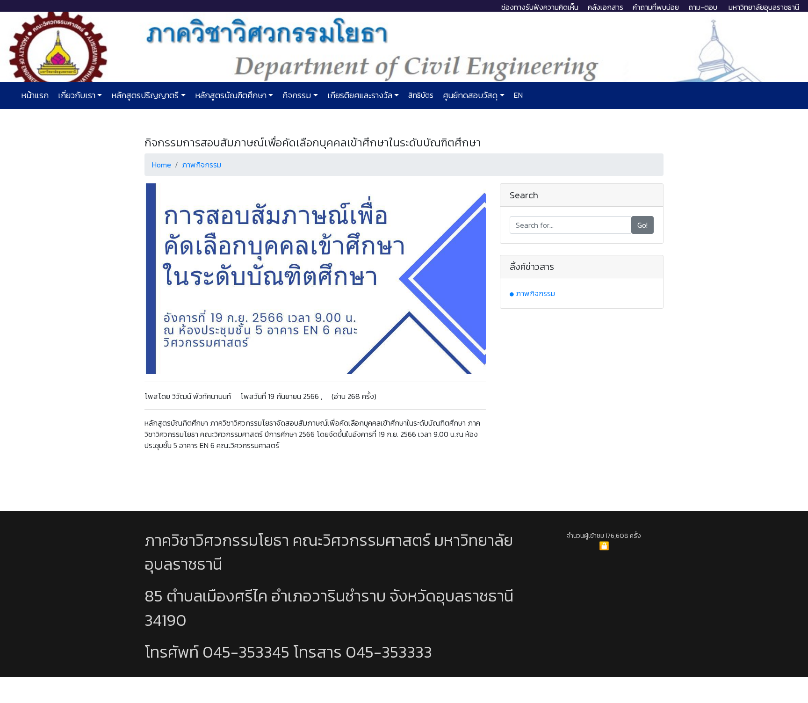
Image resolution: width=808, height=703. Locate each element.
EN (517, 95)
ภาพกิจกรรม (201, 164)
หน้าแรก (35, 95)
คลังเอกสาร (605, 7)
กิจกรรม (296, 95)
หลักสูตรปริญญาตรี (144, 95)
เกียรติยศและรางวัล (358, 95)
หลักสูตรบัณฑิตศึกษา (230, 95)
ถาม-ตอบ (702, 7)
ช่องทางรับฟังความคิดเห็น (539, 7)
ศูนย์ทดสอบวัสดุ (469, 95)
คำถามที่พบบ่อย (656, 7)
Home (161, 164)
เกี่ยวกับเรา (75, 95)
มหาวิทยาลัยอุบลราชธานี (764, 7)
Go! (642, 225)
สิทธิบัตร (419, 95)
